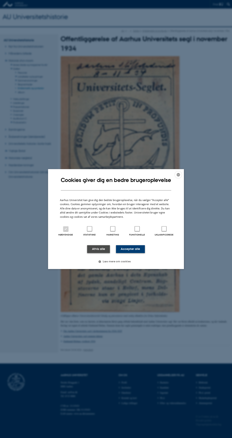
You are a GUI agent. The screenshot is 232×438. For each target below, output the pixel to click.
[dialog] (116, 219)
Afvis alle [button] (98, 249)
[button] (116, 261)
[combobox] (178, 174)
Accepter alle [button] (130, 249)
